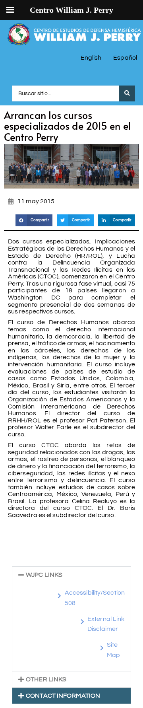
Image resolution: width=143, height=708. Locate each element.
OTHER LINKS (46, 679)
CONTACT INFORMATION (63, 695)
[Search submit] (127, 93)
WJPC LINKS (44, 575)
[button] (34, 220)
